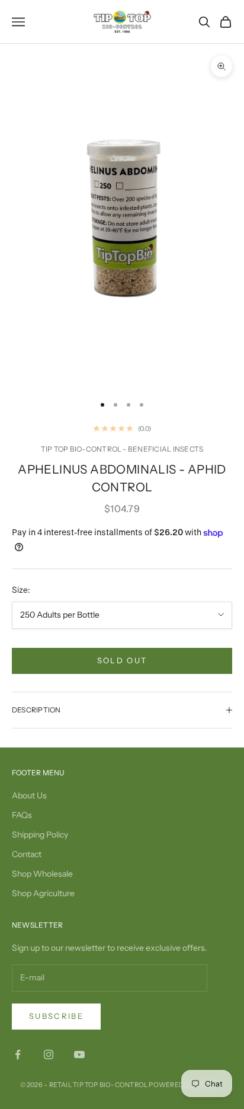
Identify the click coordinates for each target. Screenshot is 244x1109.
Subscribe (56, 1016)
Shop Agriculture (43, 893)
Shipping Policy (40, 834)
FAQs (22, 815)
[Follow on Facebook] (18, 1054)
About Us (29, 795)
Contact (26, 854)
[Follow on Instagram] (48, 1054)
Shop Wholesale (42, 873)
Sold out (122, 660)
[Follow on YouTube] (79, 1054)
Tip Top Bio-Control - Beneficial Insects (122, 449)
